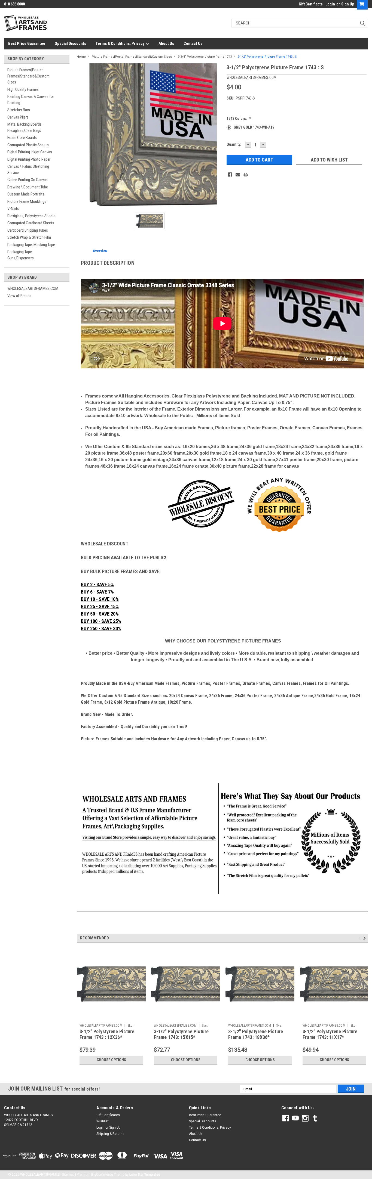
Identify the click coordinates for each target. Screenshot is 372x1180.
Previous (360, 938)
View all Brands (19, 295)
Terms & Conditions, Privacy (120, 43)
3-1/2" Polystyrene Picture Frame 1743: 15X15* (181, 1034)
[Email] (238, 174)
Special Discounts (70, 43)
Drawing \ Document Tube (27, 187)
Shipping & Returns (110, 1134)
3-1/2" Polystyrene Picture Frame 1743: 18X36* (255, 1034)
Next (365, 938)
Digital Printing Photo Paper (28, 159)
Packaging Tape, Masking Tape (31, 244)
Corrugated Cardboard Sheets (30, 223)
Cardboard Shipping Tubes (27, 230)
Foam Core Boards (22, 137)
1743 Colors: (239, 118)
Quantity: (234, 144)
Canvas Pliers (18, 117)
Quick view (111, 1017)
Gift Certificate (311, 4)
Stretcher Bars (18, 109)
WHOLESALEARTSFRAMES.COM (32, 288)
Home (81, 56)
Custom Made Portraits (25, 194)
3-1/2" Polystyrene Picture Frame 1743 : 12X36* (107, 1034)
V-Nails (13, 208)
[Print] (245, 174)
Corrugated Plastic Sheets (28, 144)
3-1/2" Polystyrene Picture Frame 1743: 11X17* (330, 1034)
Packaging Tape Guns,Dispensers (20, 254)
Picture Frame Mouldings (26, 201)
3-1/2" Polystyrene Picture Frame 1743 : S (267, 56)
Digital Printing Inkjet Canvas (29, 152)
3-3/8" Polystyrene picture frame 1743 (205, 56)
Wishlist (102, 1121)
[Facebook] (230, 174)
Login (330, 4)
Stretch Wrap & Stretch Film (29, 237)
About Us (166, 43)
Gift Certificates (108, 1115)
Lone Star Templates (144, 1174)
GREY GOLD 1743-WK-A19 (254, 127)
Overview (100, 251)
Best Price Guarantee (26, 43)
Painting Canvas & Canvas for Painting (30, 99)
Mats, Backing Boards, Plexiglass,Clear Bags (24, 127)
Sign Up (347, 4)
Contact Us (193, 43)
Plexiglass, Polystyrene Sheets (31, 215)
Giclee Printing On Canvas (27, 179)
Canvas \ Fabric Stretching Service (28, 169)
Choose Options (111, 1060)
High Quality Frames (23, 89)
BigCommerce (102, 1174)
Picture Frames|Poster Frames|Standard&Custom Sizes (28, 76)
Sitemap (68, 1174)
